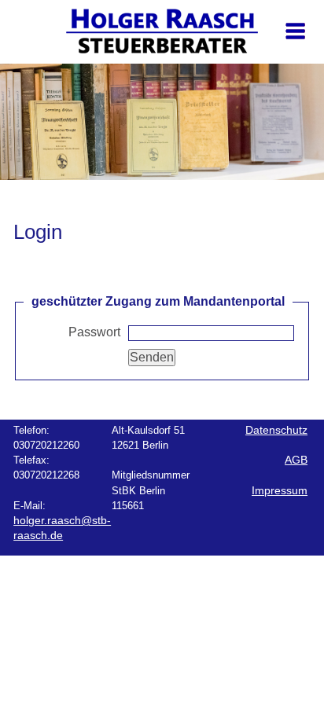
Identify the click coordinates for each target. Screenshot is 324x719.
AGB (296, 460)
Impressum (279, 491)
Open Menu (296, 59)
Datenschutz (276, 430)
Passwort (94, 332)
